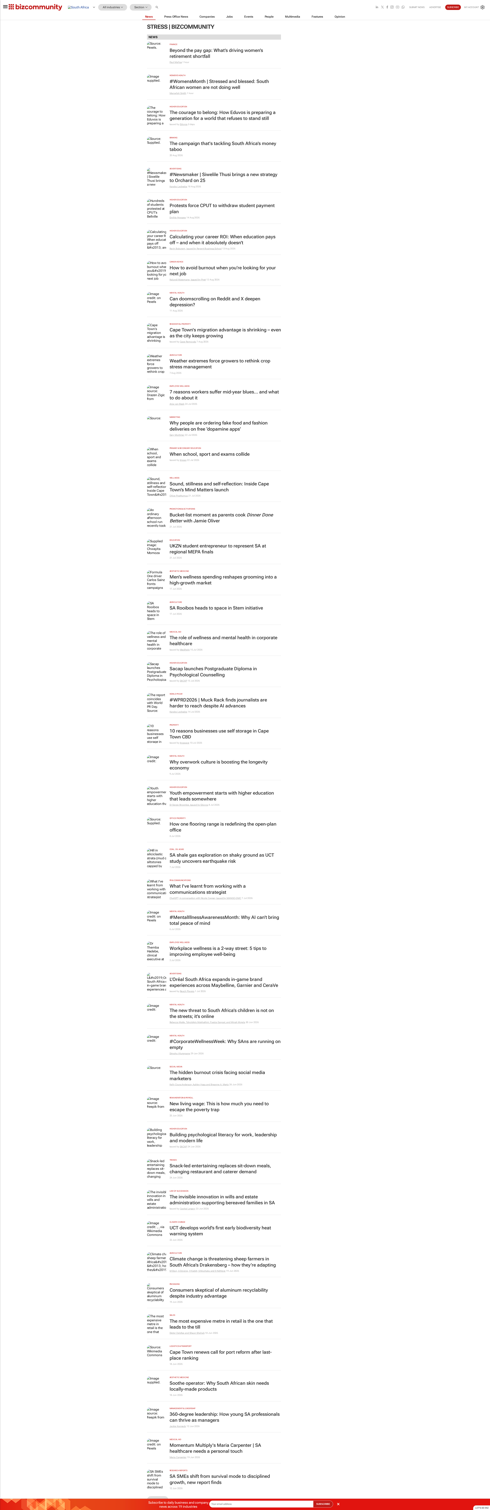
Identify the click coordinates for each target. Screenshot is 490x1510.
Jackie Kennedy (178, 1426)
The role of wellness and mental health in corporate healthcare (223, 640)
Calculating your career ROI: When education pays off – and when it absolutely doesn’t (222, 239)
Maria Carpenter (178, 1457)
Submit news (417, 7)
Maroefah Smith (178, 93)
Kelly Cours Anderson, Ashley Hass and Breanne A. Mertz (199, 1084)
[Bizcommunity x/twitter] (382, 7)
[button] (157, 7)
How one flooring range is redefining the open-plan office (223, 827)
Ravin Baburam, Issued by (183, 248)
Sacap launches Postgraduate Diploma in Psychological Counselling (213, 671)
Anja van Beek (177, 404)
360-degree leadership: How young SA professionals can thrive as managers (225, 1417)
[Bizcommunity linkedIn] (377, 7)
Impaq (183, 460)
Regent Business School (209, 248)
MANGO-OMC (234, 898)
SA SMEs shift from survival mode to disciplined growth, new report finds (220, 1479)
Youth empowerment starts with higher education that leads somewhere (222, 796)
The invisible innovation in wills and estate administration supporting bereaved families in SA (222, 1199)
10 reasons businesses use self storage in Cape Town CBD (219, 734)
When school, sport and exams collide (210, 454)
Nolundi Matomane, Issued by (185, 279)
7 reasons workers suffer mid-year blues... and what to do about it (224, 395)
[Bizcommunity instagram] (392, 7)
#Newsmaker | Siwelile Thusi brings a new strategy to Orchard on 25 (223, 177)
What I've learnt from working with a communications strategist (208, 889)
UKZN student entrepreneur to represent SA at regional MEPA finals (218, 549)
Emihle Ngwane (178, 217)
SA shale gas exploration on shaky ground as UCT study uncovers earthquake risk (222, 858)
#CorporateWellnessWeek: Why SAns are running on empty (225, 1044)
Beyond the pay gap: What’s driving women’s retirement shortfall (216, 53)
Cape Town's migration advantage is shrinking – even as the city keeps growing (225, 332)
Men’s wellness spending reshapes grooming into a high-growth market (223, 580)
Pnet (203, 279)
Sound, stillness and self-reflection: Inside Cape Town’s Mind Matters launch (219, 486)
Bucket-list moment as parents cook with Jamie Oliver (221, 518)
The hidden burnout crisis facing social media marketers (217, 1075)
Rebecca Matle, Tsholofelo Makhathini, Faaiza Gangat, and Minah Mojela (207, 1022)
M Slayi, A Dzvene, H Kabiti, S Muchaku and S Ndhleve (198, 1271)
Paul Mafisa (176, 62)
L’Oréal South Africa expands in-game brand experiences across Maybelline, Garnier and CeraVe (224, 982)
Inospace (184, 742)
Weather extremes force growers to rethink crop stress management (220, 364)
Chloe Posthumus (179, 495)
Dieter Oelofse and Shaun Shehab (187, 1333)
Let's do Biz (482, 1508)
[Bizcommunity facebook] (387, 7)
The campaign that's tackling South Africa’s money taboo (223, 146)
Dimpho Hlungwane (180, 1053)
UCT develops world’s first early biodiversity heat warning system (220, 1230)
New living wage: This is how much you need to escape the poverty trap (219, 1106)
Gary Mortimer (177, 435)
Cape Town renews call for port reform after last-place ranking (221, 1355)
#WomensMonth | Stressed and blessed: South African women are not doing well (219, 84)
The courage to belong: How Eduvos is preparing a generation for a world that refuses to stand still (223, 115)
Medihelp (185, 649)
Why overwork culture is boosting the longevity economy (219, 765)
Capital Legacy (187, 1208)
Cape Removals (188, 341)
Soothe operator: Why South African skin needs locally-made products (219, 1386)
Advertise (435, 7)
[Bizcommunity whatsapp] (403, 7)
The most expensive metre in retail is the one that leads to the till (221, 1324)
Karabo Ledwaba (178, 186)
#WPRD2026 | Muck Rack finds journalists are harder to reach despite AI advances (218, 703)
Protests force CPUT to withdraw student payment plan (222, 208)
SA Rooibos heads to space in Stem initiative (216, 608)
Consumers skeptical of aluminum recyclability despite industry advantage (219, 1293)
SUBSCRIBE (323, 1504)
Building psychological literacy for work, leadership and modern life (223, 1137)
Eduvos (183, 124)
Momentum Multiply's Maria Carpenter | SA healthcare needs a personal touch (215, 1448)
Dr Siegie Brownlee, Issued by (185, 805)
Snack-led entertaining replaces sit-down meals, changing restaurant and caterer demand (220, 1168)
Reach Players (187, 991)
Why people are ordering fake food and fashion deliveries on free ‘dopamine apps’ (219, 426)
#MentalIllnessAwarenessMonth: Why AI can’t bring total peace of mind (224, 920)
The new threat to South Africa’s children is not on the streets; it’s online (222, 1013)
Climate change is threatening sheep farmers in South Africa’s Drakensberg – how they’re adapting (223, 1261)
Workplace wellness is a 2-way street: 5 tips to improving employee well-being (218, 951)
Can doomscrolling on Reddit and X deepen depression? (215, 301)
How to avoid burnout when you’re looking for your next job (223, 270)
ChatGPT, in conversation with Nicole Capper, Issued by (198, 898)
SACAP (183, 680)
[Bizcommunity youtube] (397, 7)
